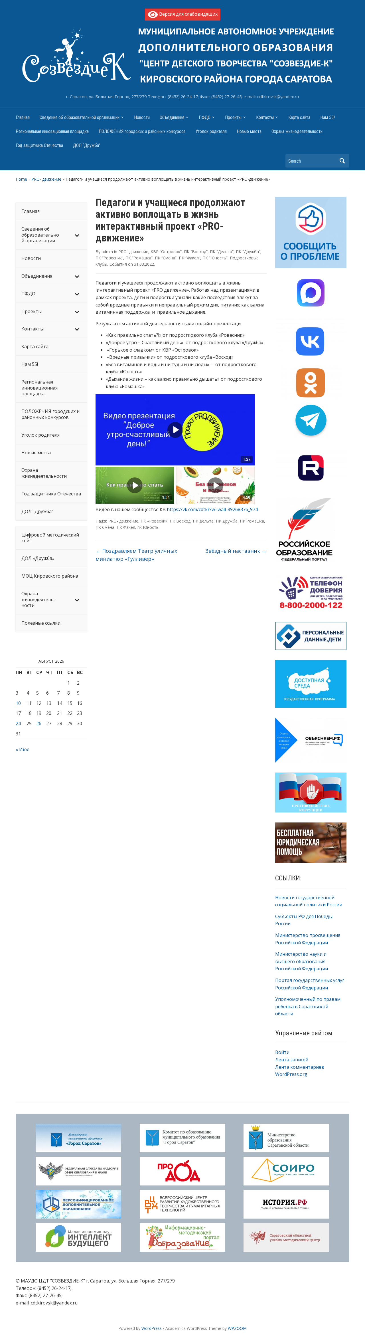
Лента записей (291, 1059)
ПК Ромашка (252, 521)
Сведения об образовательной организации (79, 117)
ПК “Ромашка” (139, 258)
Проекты (233, 117)
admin (107, 251)
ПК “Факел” (189, 258)
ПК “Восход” (196, 251)
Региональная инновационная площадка (52, 131)
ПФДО (204, 117)
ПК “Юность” (215, 258)
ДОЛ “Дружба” (86, 145)
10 (18, 703)
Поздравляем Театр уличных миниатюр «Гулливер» (136, 554)
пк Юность (148, 527)
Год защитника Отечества (39, 145)
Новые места (249, 131)
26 (38, 723)
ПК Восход (180, 521)
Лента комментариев (299, 1067)
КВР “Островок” (166, 251)
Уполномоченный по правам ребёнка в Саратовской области (307, 1006)
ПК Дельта (203, 521)
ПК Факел (126, 527)
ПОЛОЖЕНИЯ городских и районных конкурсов (142, 131)
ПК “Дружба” (248, 251)
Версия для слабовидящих (188, 14)
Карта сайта (299, 117)
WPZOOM (237, 1328)
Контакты (265, 117)
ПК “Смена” (166, 258)
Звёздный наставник (236, 550)
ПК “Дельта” (222, 251)
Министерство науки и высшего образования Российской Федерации (301, 961)
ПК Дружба (227, 521)
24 (18, 723)
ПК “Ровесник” (109, 258)
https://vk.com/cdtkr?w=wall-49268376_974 (212, 509)
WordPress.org (291, 1074)
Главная (23, 117)
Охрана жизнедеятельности (297, 131)
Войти (282, 1052)
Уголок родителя (211, 131)
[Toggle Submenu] (77, 234)
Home (21, 179)
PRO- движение (46, 179)
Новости (142, 117)
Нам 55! (327, 117)
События (118, 264)
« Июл (22, 749)
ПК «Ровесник (154, 521)
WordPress (151, 1328)
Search (342, 161)
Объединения (172, 117)
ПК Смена (105, 527)
